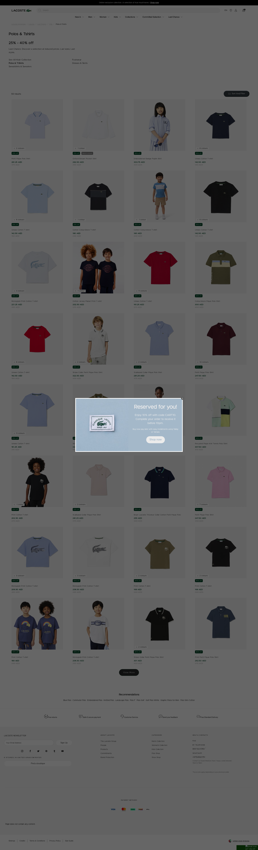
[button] (182, 398)
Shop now (155, 439)
